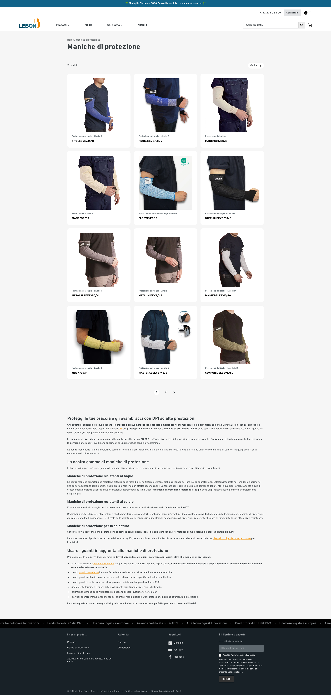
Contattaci (292, 12)
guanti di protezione (103, 563)
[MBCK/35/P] (99, 343)
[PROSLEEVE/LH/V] (165, 111)
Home (70, 39)
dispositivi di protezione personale (232, 538)
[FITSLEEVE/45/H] (99, 111)
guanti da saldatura (89, 572)
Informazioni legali (110, 691)
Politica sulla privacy (136, 691)
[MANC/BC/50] (99, 188)
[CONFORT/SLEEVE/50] (232, 343)
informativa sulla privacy (243, 655)
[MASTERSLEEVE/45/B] (165, 343)
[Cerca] (301, 25)
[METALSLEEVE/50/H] (99, 265)
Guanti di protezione (78, 647)
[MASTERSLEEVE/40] (232, 265)
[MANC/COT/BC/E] (232, 111)
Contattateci (124, 647)
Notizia (142, 25)
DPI (120, 428)
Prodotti (71, 642)
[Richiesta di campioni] (310, 25)
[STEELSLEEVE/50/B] (232, 188)
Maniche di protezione (79, 653)
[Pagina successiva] (174, 392)
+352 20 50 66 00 (270, 12)
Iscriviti (226, 679)
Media (88, 25)
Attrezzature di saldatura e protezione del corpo (89, 660)
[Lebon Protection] (29, 25)
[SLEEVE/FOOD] (165, 188)
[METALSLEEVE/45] (165, 265)
